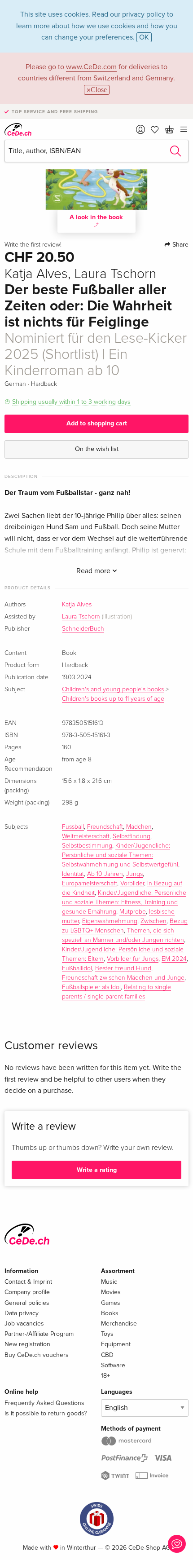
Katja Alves (77, 604)
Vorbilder (132, 883)
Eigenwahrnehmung (109, 921)
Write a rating (97, 1170)
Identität (73, 874)
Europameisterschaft (89, 883)
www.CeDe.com (91, 66)
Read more (94, 570)
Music (109, 1282)
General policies (26, 1303)
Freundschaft (105, 827)
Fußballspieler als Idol (91, 987)
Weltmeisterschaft (86, 836)
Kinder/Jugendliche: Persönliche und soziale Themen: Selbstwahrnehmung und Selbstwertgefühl (120, 855)
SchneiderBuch (83, 629)
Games (110, 1303)
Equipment (116, 1344)
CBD (107, 1355)
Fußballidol (77, 968)
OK (144, 37)
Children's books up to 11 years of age (113, 699)
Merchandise (119, 1323)
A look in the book (96, 217)
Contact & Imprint (28, 1282)
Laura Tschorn (81, 617)
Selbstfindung (131, 836)
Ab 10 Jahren (105, 874)
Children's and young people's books (113, 689)
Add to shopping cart (96, 423)
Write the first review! (32, 245)
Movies (111, 1292)
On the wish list (96, 449)
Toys (107, 1334)
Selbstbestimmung (87, 846)
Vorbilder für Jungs (132, 959)
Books (109, 1313)
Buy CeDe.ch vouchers (36, 1355)
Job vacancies (24, 1323)
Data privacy (21, 1313)
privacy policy (143, 14)
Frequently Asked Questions (44, 1403)
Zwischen (153, 921)
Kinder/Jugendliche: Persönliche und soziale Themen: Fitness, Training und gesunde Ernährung (124, 902)
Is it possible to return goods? (45, 1413)
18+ (105, 1375)
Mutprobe (132, 912)
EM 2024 (174, 959)
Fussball (73, 827)
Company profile (27, 1292)
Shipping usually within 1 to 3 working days (71, 402)
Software (113, 1365)
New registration (27, 1344)
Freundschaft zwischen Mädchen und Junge (123, 978)
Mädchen (139, 827)
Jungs (134, 874)
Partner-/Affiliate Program (39, 1334)
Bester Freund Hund (123, 968)
